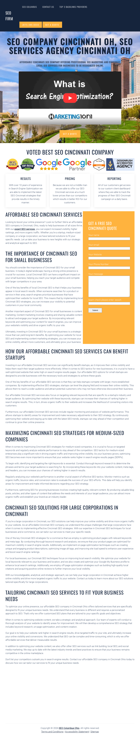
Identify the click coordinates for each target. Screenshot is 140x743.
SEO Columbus (29, 6)
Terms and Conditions (52, 731)
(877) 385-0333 (30, 24)
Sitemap (95, 731)
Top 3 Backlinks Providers (73, 6)
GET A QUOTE (52, 24)
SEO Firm (9, 15)
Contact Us (48, 6)
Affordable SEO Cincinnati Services (43, 214)
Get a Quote (70, 133)
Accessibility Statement (77, 731)
